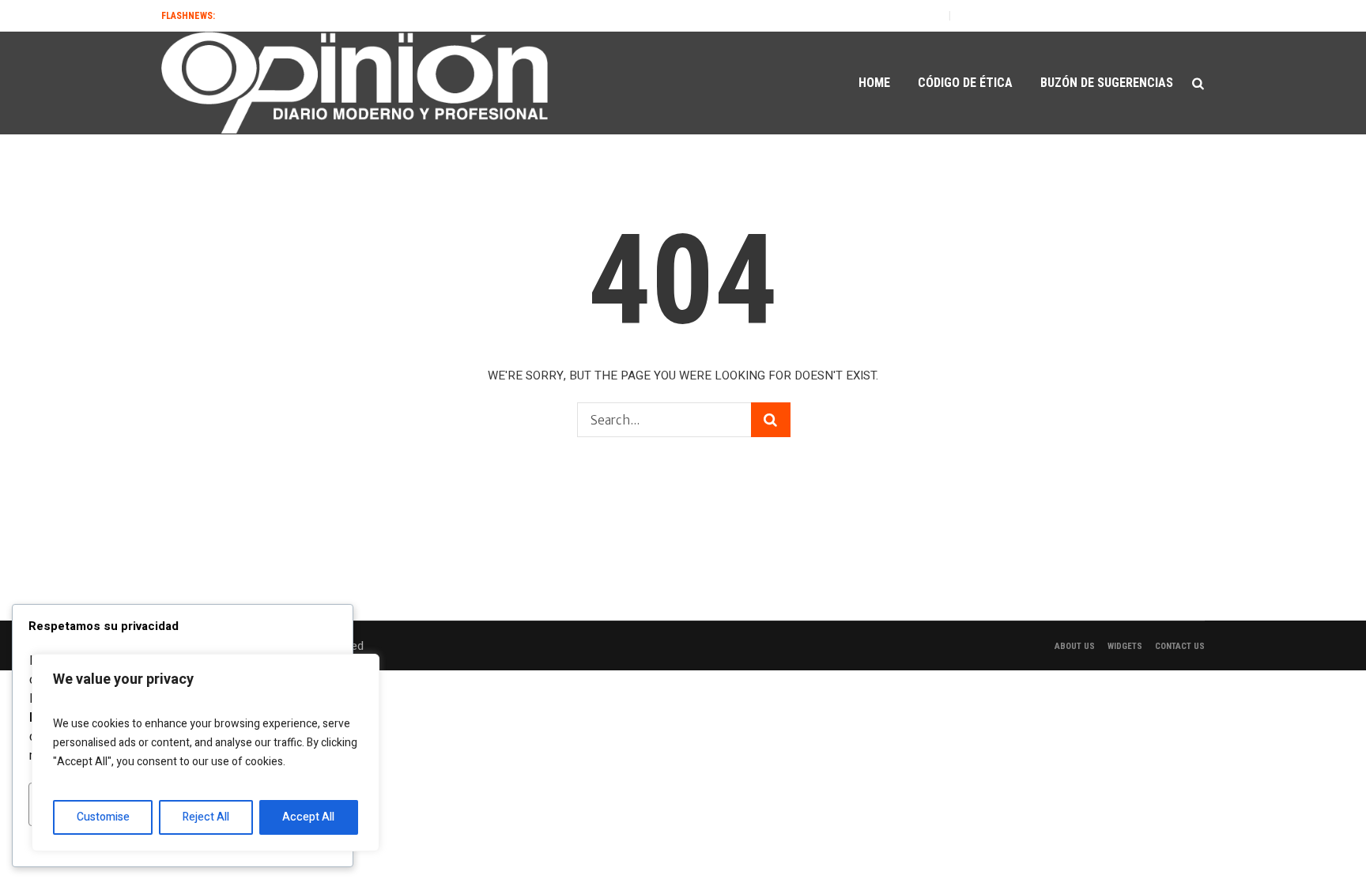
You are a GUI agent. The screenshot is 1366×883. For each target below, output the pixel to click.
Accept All (308, 817)
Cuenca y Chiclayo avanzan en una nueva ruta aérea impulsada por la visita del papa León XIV (708, 15)
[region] (205, 752)
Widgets (1125, 646)
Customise (103, 817)
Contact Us (1180, 646)
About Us (1075, 646)
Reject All (206, 817)
